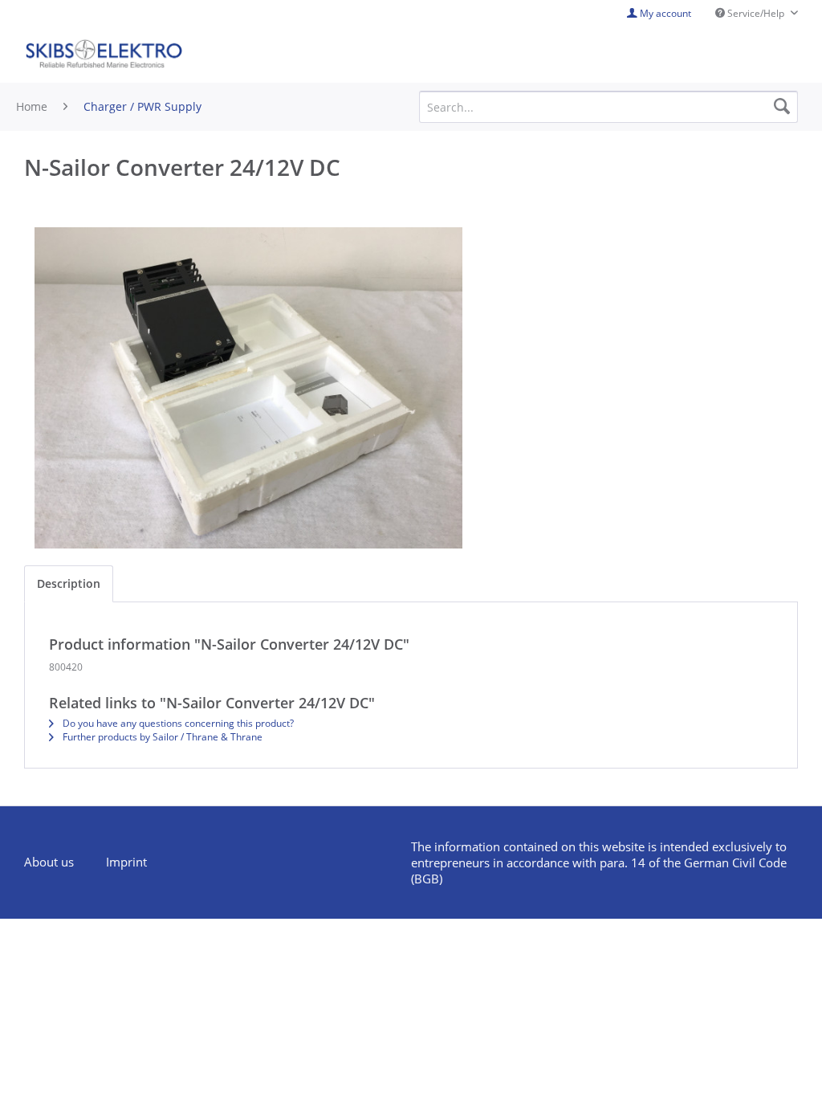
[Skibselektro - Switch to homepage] (103, 55)
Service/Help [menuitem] (756, 13)
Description (68, 583)
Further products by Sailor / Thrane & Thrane (161, 737)
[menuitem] (57, 862)
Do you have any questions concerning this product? (177, 723)
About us (49, 862)
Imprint (126, 862)
